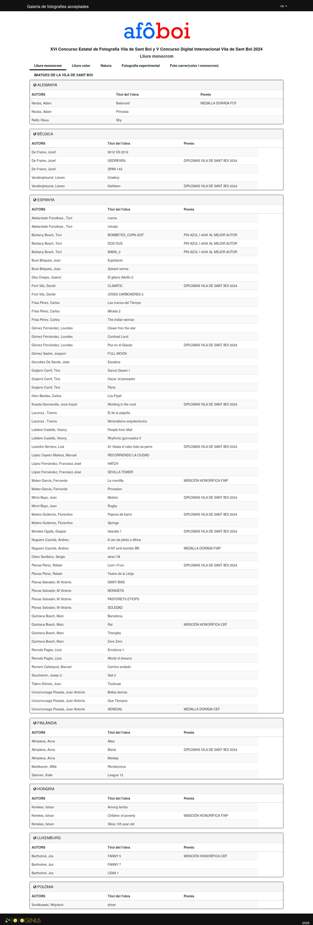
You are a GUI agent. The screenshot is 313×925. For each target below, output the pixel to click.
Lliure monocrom (48, 65)
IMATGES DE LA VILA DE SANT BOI (63, 74)
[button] (284, 5)
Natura (106, 65)
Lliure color (81, 65)
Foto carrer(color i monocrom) (194, 65)
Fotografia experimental (141, 65)
